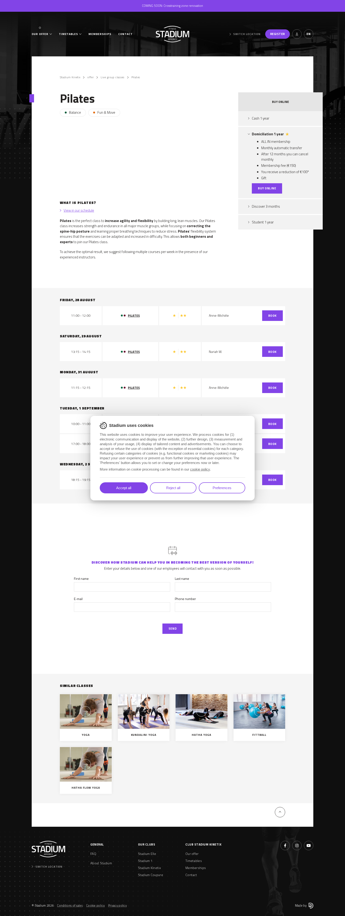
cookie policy (200, 469)
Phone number (185, 598)
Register (277, 33)
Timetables (68, 34)
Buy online (267, 188)
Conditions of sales (70, 905)
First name (81, 578)
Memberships (99, 34)
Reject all (173, 488)
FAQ (93, 853)
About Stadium (101, 863)
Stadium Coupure (150, 874)
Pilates (135, 77)
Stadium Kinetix (70, 77)
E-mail (78, 598)
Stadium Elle (147, 853)
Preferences (222, 488)
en (308, 33)
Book (272, 315)
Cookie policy (95, 905)
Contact (125, 34)
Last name (182, 578)
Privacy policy (117, 905)
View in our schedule (79, 210)
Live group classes (112, 77)
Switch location (246, 34)
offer (90, 77)
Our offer (40, 34)
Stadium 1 (145, 860)
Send (172, 628)
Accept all (123, 488)
